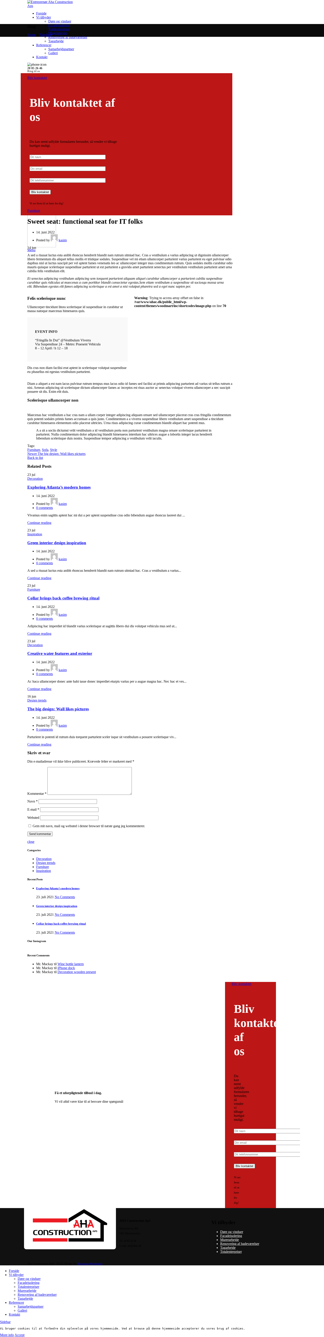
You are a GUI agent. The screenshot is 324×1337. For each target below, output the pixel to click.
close (30, 842)
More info (7, 1335)
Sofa (45, 450)
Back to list (35, 458)
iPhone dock (66, 968)
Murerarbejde (57, 33)
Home (31, 35)
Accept (19, 1335)
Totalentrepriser (59, 29)
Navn (32, 801)
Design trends (37, 700)
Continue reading (39, 523)
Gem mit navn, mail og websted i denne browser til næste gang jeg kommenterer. (89, 826)
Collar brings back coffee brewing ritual (63, 598)
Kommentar (37, 793)
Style (53, 450)
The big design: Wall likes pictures (58, 709)
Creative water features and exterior (59, 653)
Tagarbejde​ (56, 41)
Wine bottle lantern (71, 964)
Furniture (45, 35)
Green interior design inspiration (56, 542)
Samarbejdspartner (61, 49)
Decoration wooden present (77, 972)
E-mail (33, 809)
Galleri (53, 53)
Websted (33, 817)
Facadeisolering (59, 25)
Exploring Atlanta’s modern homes (59, 487)
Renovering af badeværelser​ (67, 37)
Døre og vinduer (59, 21)
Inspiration (34, 534)
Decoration (35, 478)
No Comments (65, 897)
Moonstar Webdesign (89, 1263)
